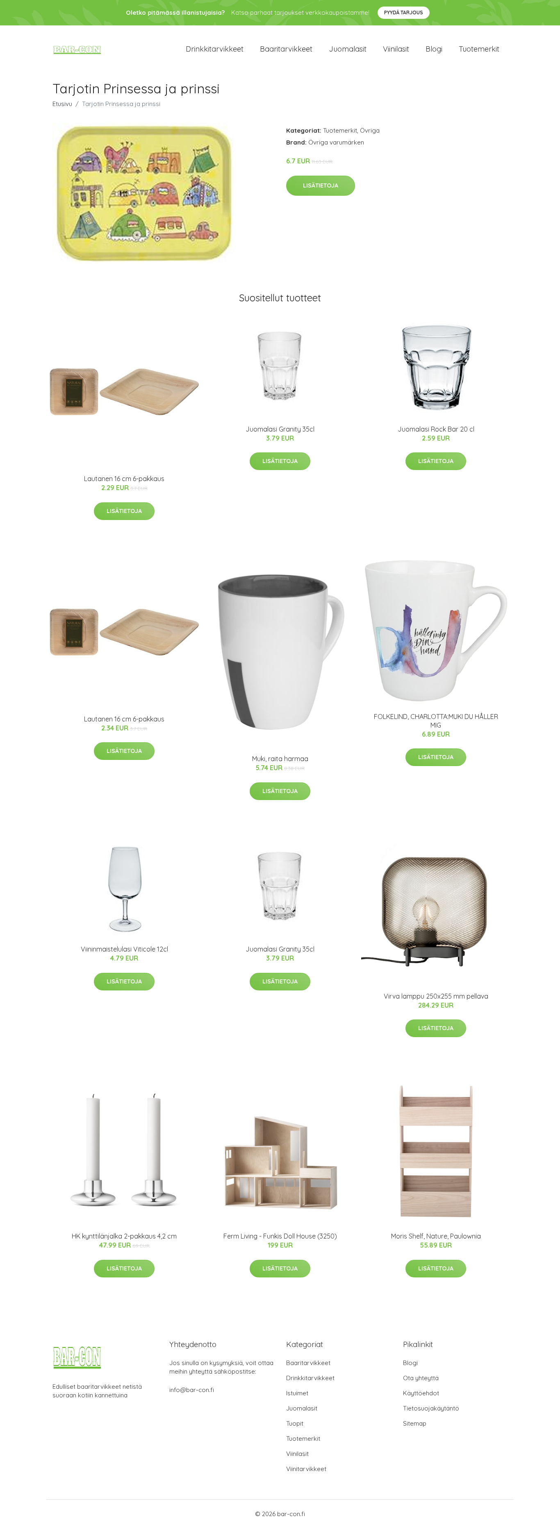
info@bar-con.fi (191, 1390)
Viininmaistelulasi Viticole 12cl (124, 949)
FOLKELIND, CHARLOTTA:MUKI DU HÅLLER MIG (436, 720)
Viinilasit (396, 49)
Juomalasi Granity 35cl (280, 429)
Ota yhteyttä (421, 1378)
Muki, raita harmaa (280, 759)
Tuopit (294, 1423)
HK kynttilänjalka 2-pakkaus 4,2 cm (124, 1236)
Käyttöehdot (421, 1393)
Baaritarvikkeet (286, 49)
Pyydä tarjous (403, 12)
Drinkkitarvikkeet (215, 49)
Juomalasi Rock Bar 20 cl (436, 429)
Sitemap (414, 1423)
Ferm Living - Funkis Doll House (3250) (280, 1236)
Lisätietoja (320, 185)
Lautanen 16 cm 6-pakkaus (124, 479)
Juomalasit (348, 49)
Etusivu (62, 104)
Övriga (370, 130)
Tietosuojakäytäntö (431, 1408)
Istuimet (297, 1393)
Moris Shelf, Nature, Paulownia (436, 1236)
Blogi (434, 49)
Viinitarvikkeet (306, 1469)
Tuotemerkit (479, 49)
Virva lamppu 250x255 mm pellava (436, 996)
